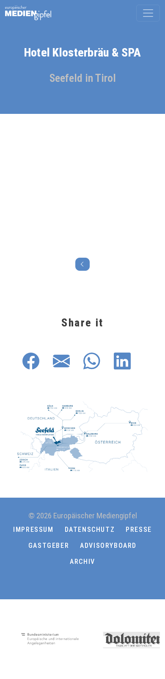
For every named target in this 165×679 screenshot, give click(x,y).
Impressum (33, 529)
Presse (139, 529)
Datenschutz (90, 529)
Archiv (82, 562)
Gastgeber (48, 546)
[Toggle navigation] (148, 13)
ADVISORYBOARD (108, 546)
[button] (82, 581)
